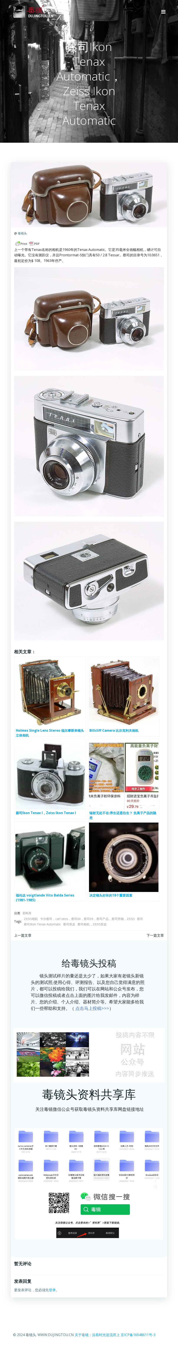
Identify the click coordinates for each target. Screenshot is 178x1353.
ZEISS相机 (31, 919)
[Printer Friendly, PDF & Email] (27, 243)
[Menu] (163, 12)
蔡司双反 (69, 924)
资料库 (26, 913)
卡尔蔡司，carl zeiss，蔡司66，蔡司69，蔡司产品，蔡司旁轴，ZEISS (87, 919)
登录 (52, 1290)
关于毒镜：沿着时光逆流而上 (97, 1334)
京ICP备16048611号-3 (138, 1334)
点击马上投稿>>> (92, 1008)
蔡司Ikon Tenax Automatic (42, 924)
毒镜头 (22, 233)
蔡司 (140, 919)
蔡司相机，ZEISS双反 (92, 924)
